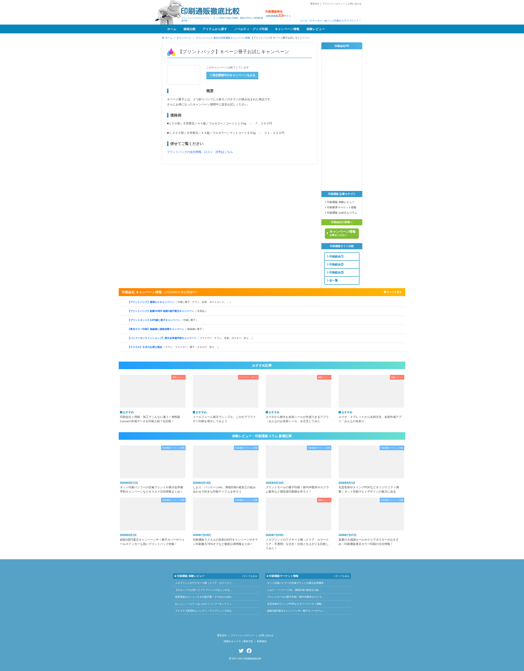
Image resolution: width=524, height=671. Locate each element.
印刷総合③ (336, 272)
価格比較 (189, 29)
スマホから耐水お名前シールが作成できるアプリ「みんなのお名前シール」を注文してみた (297, 417)
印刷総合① (336, 256)
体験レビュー (315, 29)
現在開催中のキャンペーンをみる (233, 75)
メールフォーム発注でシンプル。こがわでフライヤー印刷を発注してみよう (224, 417)
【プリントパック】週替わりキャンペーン (180, 302)
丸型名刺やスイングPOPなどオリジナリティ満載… (295, 603)
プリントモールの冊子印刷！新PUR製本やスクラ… (295, 596)
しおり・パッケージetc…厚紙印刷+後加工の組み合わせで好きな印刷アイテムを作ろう (224, 487)
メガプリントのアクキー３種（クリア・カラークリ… (204, 583)
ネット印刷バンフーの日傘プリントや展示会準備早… (296, 583)
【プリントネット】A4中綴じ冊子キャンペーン (163, 320)
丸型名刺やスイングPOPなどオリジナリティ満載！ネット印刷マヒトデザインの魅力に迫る (369, 487)
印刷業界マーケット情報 (341, 207)
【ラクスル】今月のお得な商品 (174, 347)
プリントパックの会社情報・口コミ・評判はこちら (200, 151)
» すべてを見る (249, 576)
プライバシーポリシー (333, 3)
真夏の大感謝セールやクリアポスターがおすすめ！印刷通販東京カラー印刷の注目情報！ (369, 539)
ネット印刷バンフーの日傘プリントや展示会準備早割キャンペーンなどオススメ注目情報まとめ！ (151, 487)
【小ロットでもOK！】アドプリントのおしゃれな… (204, 590)
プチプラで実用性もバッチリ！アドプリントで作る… (204, 610)
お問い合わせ (354, 3)
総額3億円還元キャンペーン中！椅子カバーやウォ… (296, 610)
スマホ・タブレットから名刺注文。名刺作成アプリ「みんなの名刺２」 (370, 417)
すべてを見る (394, 292)
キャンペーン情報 (287, 29)
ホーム (171, 29)
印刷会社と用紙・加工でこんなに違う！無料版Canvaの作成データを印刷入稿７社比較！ (150, 417)
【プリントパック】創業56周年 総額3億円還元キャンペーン (168, 311)
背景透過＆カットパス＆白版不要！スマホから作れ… (204, 596)
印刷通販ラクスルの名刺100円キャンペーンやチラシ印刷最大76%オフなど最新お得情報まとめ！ (225, 539)
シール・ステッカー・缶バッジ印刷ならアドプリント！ (330, 20)
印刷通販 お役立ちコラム (341, 212)
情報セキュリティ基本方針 (238, 641)
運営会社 (314, 3)
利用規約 (262, 641)
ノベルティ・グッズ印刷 (251, 29)
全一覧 (333, 280)
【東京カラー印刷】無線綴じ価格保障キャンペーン (166, 329)
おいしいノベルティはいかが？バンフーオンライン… (204, 603)
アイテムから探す (215, 29)
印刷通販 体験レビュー (340, 202)
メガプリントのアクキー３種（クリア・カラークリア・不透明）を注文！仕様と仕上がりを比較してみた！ (297, 541)
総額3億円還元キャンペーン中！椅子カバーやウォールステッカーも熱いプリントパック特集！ (152, 539)
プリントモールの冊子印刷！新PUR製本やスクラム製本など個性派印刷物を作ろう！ (297, 487)
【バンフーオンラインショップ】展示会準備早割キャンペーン (191, 338)
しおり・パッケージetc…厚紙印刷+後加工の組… (294, 590)
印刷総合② (336, 264)
